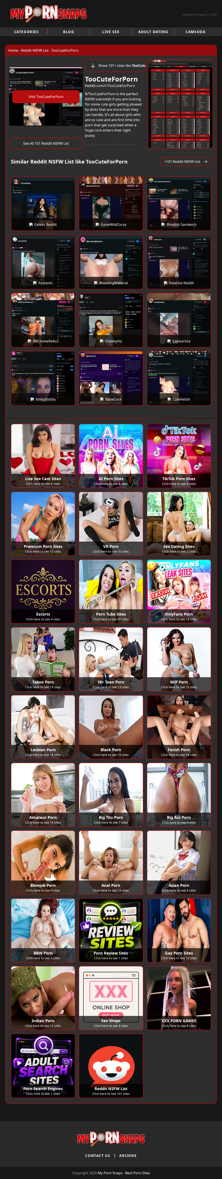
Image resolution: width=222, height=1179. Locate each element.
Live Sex (111, 31)
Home (13, 50)
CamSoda (196, 31)
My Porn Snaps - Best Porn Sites (124, 1173)
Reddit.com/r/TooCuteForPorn (110, 85)
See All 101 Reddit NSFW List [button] (46, 143)
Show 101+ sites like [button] (122, 65)
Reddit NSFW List (35, 50)
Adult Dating (153, 31)
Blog (68, 31)
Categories (26, 31)
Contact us (97, 1155)
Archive (128, 1155)
